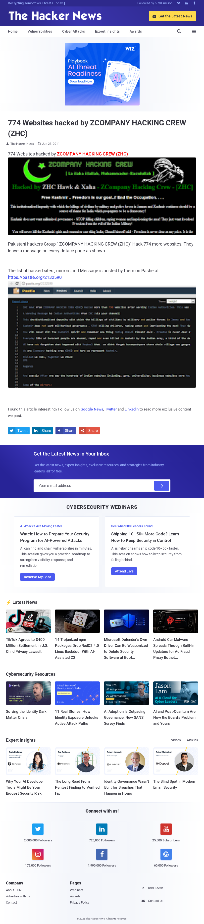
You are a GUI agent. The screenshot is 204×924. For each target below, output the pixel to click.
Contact (11, 902)
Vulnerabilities (40, 31)
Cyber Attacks (73, 31)
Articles (192, 740)
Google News (92, 409)
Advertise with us (18, 896)
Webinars (76, 890)
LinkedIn (132, 409)
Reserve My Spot (37, 577)
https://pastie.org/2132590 (35, 277)
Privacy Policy (79, 902)
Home (13, 31)
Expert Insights (107, 31)
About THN (13, 890)
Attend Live (124, 571)
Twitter (111, 409)
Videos (176, 740)
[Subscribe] (161, 486)
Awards (136, 31)
